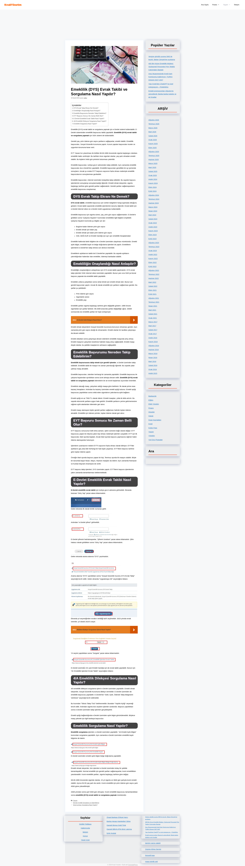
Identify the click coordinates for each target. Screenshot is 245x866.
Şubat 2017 (152, 330)
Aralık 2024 (152, 179)
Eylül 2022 (152, 266)
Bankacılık (152, 396)
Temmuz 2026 (153, 124)
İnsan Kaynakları (154, 420)
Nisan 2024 (152, 211)
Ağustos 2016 (153, 346)
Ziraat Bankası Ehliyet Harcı (117, 817)
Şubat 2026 (152, 136)
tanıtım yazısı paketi (152, 843)
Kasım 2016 (153, 342)
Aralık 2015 (152, 373)
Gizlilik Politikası (85, 824)
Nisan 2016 (152, 358)
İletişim (236, 5)
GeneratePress (133, 865)
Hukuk (150, 416)
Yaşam (225, 5)
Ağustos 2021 (153, 298)
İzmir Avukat (111, 833)
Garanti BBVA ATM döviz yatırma (119, 829)
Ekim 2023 (152, 235)
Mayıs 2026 (152, 128)
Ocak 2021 (152, 318)
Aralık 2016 (152, 338)
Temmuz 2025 (153, 156)
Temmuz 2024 (153, 199)
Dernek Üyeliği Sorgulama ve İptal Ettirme (86, 803)
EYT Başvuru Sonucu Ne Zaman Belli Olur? (88, 116)
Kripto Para (152, 428)
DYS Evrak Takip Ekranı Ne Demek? (86, 108)
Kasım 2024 (153, 183)
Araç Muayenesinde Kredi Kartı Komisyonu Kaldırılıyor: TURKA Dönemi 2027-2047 (160, 77)
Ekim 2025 (152, 148)
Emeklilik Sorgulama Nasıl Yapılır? (85, 124)
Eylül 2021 (152, 294)
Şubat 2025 (152, 171)
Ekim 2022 (152, 262)
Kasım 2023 (153, 231)
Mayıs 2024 (152, 207)
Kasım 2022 (153, 259)
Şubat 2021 (152, 314)
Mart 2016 (152, 361)
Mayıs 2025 (152, 163)
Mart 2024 (152, 215)
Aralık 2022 (152, 255)
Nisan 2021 (152, 306)
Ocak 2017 (152, 334)
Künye (85, 836)
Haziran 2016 (153, 350)
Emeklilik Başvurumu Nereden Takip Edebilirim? (90, 113)
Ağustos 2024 (153, 195)
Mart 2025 (152, 167)
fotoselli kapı (150, 855)
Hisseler (151, 412)
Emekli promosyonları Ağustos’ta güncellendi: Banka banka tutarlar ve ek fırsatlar (162, 94)
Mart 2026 (152, 132)
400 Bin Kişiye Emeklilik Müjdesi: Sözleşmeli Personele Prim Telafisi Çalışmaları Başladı (161, 67)
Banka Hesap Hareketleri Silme (119, 821)
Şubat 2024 (152, 219)
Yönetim (151, 436)
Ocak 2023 (152, 251)
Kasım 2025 (153, 144)
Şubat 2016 (152, 365)
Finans (214, 5)
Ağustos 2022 (153, 270)
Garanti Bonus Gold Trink (116, 825)
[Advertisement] (122, 24)
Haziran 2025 (153, 160)
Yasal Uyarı (85, 840)
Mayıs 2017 (152, 322)
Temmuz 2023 (153, 247)
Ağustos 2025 (153, 152)
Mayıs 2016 (152, 354)
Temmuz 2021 (153, 302)
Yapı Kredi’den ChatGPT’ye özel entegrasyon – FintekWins (161, 832)
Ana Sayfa (204, 5)
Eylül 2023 (152, 239)
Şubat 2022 (152, 286)
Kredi (150, 424)
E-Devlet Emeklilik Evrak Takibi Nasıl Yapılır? (89, 118)
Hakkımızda (85, 828)
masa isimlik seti (151, 862)
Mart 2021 (152, 310)
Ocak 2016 (152, 369)
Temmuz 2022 (153, 274)
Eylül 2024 (152, 191)
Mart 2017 (152, 326)
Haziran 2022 (153, 278)
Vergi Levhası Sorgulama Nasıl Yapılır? (85, 805)
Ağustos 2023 (153, 243)
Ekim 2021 (152, 290)
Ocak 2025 (152, 175)
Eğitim (150, 400)
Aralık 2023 (152, 227)
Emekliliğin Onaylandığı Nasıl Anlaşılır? (87, 110)
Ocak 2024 (152, 223)
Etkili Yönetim (153, 404)
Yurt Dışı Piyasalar (155, 440)
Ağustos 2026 (153, 120)
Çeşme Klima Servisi (153, 849)
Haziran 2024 (153, 203)
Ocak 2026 (152, 140)
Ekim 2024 (152, 187)
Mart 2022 (152, 282)
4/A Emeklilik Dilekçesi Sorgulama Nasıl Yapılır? (90, 121)
